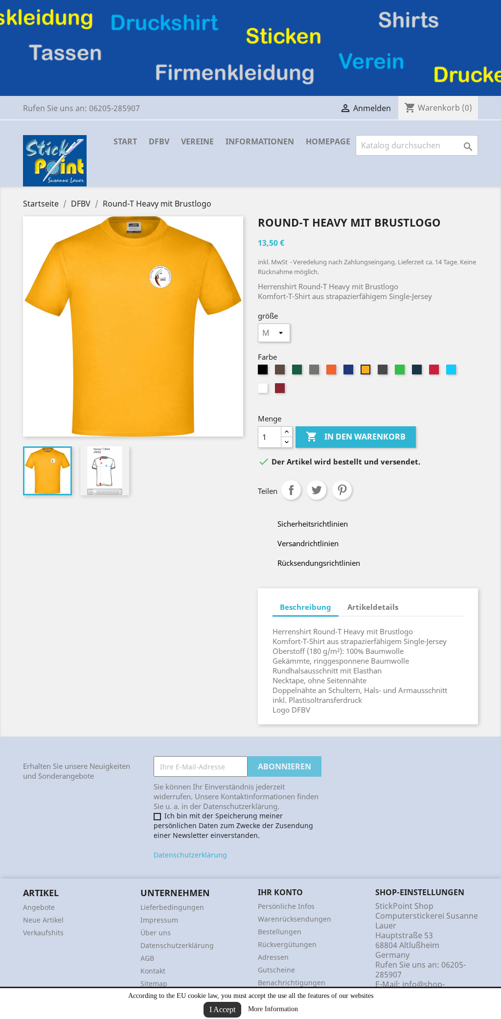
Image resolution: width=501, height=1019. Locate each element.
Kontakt (152, 970)
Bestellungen (279, 931)
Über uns (155, 932)
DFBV (159, 141)
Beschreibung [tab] (305, 607)
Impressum (159, 920)
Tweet (316, 490)
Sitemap (153, 983)
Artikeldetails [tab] (372, 607)
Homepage (328, 141)
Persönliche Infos (286, 906)
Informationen (260, 141)
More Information (273, 1009)
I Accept (222, 1009)
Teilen (291, 490)
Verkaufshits (43, 932)
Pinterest (342, 490)
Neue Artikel (43, 920)
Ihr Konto (280, 892)
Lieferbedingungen (172, 907)
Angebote (39, 907)
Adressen (273, 957)
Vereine (197, 141)
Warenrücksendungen (294, 919)
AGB (147, 958)
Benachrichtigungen (291, 982)
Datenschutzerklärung (190, 854)
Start (125, 141)
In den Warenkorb (356, 436)
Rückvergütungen (287, 944)
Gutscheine (276, 969)
